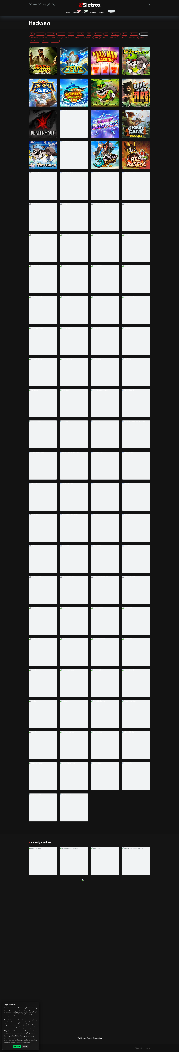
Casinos (76, 13)
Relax (122, 37)
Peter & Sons (56, 37)
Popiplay (77, 37)
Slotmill (142, 37)
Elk (106, 34)
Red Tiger (113, 37)
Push (104, 37)
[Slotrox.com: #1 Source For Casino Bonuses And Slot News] (90, 5)
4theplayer (40, 34)
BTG (89, 34)
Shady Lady (132, 37)
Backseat (61, 34)
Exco (124, 34)
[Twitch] (44, 4)
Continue (17, 1046)
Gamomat (134, 34)
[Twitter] (30, 4)
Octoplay (45, 37)
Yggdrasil (54, 41)
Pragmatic (87, 37)
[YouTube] (35, 4)
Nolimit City (34, 37)
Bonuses (93, 13)
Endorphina (115, 34)
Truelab (45, 41)
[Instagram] (39, 4)
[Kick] (53, 4)
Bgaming (80, 34)
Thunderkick (34, 41)
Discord (111, 13)
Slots (84, 13)
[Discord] (48, 4)
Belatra (71, 34)
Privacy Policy (139, 1048)
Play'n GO (67, 37)
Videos (102, 13)
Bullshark (98, 34)
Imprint (148, 1048)
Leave (25, 1046)
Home (68, 13)
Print (96, 37)
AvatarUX (51, 34)
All (32, 34)
